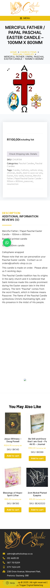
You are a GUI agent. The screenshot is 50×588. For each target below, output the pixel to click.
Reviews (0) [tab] (10, 219)
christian (11, 173)
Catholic (25, 170)
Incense (28, 175)
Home (13, 52)
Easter (10, 175)
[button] (25, 18)
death (19, 173)
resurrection (12, 184)
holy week (19, 175)
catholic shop (36, 170)
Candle (16, 170)
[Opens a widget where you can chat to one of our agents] (10, 583)
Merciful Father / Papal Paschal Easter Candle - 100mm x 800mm (25, 178)
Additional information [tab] (20, 216)
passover (28, 181)
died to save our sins (32, 173)
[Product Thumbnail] (8, 69)
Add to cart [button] (13, 455)
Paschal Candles (23, 54)
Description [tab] (11, 213)
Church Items (28, 52)
